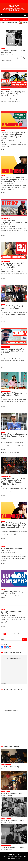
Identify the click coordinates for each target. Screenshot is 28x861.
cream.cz (14, 6)
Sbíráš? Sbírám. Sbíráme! (6, 764)
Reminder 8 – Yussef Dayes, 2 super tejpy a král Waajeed (12, 307)
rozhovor (3, 367)
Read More (3, 64)
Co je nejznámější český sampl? (12, 591)
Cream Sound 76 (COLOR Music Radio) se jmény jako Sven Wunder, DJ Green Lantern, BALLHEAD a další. (13, 481)
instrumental (7, 452)
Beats (3, 452)
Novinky (2, 48)
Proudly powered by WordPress (10, 856)
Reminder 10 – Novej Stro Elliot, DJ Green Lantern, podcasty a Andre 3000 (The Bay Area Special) (13, 136)
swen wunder (16, 452)
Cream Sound (4, 391)
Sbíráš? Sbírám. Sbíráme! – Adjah (10, 767)
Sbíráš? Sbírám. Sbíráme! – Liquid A (11, 793)
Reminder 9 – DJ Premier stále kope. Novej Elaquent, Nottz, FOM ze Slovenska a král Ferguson (14, 180)
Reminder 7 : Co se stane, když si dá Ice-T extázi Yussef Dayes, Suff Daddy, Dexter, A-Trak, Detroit (13, 525)
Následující (20, 633)
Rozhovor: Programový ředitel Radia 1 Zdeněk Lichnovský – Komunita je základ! (12, 265)
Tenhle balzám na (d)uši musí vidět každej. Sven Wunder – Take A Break (14, 436)
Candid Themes (15, 858)
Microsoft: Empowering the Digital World (11, 550)
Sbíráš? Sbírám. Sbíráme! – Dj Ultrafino (12, 820)
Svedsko (11, 452)
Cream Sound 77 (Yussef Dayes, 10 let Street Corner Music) (14, 394)
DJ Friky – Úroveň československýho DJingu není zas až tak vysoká (14, 222)
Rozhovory (8, 89)
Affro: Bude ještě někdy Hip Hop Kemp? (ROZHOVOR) (13, 93)
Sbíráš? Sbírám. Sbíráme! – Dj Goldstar (12, 847)
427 (15, 633)
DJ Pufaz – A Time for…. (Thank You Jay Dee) (13, 52)
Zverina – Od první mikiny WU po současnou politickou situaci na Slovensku (14, 351)
